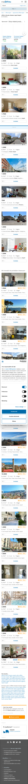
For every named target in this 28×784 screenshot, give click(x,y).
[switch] (24, 391)
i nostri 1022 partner (10, 369)
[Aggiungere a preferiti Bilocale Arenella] (2, 561)
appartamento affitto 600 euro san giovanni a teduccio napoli (13, 690)
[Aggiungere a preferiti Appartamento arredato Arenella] (2, 121)
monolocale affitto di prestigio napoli (12, 696)
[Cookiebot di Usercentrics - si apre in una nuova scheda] (20, 361)
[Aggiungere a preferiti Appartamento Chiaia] (2, 68)
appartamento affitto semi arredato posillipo (12, 694)
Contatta (15, 68)
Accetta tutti (14, 411)
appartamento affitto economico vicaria (12, 689)
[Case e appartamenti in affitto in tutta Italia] (6, 2)
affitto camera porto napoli (12, 679)
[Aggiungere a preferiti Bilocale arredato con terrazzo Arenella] (2, 614)
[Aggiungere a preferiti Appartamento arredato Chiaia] (2, 94)
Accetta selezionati (14, 416)
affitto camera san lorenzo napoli (14, 687)
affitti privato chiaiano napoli (8, 675)
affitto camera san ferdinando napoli (13, 688)
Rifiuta (14, 421)
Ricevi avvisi (15, 717)
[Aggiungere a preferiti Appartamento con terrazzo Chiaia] (2, 322)
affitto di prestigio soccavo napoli (9, 696)
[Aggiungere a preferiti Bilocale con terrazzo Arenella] (2, 534)
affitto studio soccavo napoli (17, 693)
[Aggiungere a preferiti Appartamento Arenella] (2, 640)
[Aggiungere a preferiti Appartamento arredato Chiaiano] (2, 208)
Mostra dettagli (19, 406)
